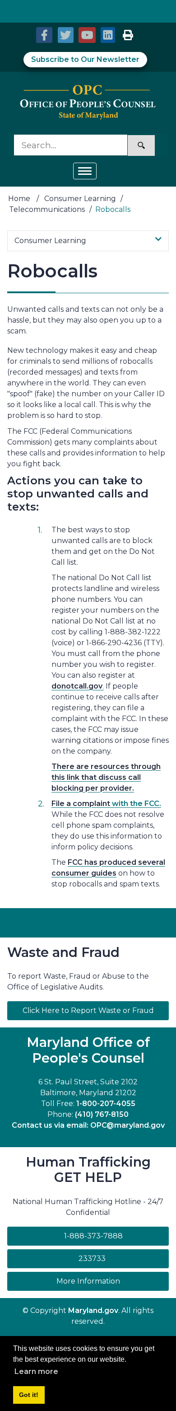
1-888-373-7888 (93, 1236)
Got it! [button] (28, 1394)
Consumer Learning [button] (50, 240)
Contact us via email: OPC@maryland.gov (88, 1125)
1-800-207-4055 (105, 1103)
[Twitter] (65, 35)
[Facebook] (44, 35)
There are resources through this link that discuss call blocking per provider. (106, 777)
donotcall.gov (76, 686)
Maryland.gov (93, 1310)
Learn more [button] (36, 1371)
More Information (112, 1280)
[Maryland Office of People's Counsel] (88, 103)
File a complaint (80, 803)
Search (141, 145)
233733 (92, 1258)
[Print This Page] (127, 35)
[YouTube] (86, 35)
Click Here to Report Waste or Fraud (88, 1010)
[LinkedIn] (107, 35)
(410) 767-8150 (102, 1114)
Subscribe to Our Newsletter (85, 59)
